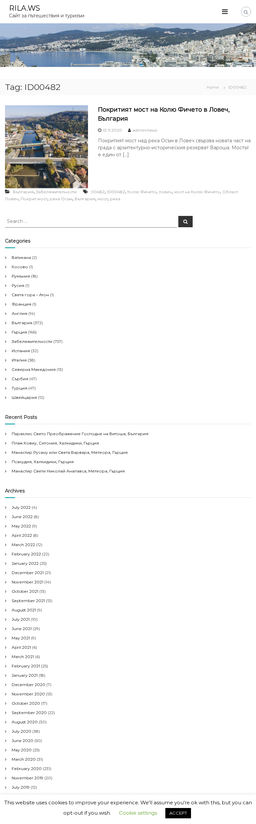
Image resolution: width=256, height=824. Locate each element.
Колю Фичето (141, 191)
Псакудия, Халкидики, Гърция (43, 461)
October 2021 (25, 591)
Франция (21, 304)
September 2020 (29, 712)
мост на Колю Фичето (197, 191)
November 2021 (27, 581)
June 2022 (22, 516)
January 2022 (25, 563)
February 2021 (26, 665)
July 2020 (21, 731)
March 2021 (23, 656)
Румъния (21, 276)
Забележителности (56, 191)
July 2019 (21, 787)
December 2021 (28, 572)
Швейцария (24, 397)
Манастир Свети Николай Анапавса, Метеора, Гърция (68, 470)
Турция (19, 388)
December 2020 (28, 684)
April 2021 (21, 647)
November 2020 (28, 693)
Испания (21, 350)
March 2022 (23, 544)
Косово (20, 266)
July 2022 (21, 507)
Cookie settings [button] (138, 813)
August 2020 (25, 721)
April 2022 (22, 535)
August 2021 (24, 609)
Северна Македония (34, 369)
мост (103, 198)
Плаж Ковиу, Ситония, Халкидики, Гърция (55, 442)
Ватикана (21, 257)
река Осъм (61, 198)
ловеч (165, 191)
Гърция (19, 332)
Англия (19, 313)
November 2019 (27, 777)
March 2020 (24, 759)
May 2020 (22, 749)
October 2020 (26, 703)
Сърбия (20, 378)
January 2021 (25, 675)
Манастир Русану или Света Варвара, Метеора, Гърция (70, 452)
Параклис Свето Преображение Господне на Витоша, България (80, 433)
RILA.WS (24, 8)
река (115, 198)
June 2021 (22, 628)
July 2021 (21, 619)
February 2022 (26, 553)
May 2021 (21, 637)
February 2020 (27, 768)
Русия (18, 285)
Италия (19, 360)
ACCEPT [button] (178, 813)
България (23, 191)
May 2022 (21, 525)
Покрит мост (34, 198)
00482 (98, 191)
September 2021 (28, 600)
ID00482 (116, 191)
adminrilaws (145, 130)
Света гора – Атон (30, 294)
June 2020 (22, 740)
